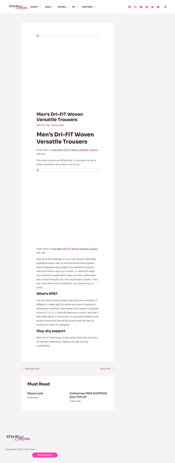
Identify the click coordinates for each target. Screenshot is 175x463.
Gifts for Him (43, 125)
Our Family (87, 7)
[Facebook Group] (141, 7)
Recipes (62, 7)
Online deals (57, 125)
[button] (39, 7)
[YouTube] (158, 7)
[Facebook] (129, 7)
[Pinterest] (146, 7)
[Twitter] (152, 7)
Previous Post (30, 368)
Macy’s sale (35, 393)
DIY (73, 7)
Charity (34, 7)
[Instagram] (135, 7)
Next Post (106, 368)
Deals (48, 7)
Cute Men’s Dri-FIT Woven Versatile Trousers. (75, 150)
